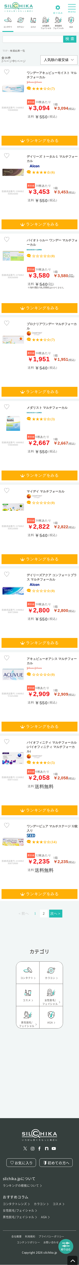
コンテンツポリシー (28, 1242)
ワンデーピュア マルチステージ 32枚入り (52, 828)
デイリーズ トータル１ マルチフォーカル (52, 159)
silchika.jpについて (19, 1178)
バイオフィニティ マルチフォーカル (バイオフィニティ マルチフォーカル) (52, 747)
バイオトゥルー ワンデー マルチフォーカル (52, 242)
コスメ (57, 1204)
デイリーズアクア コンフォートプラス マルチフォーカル (52, 577)
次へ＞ (55, 913)
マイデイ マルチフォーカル (46, 491)
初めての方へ (59, 1162)
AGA (44, 1217)
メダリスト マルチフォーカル (47, 407)
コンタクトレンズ (15, 1204)
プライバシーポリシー (51, 1236)
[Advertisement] (39, 1078)
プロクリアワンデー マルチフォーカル (52, 326)
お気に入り (24, 1162)
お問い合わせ (51, 1242)
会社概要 (16, 1236)
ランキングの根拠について (21, 1185)
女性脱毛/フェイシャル (18, 1210)
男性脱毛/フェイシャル (18, 1217)
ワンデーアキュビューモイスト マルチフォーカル (52, 75)
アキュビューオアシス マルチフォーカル (52, 661)
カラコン (40, 1204)
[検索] (69, 39)
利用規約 (30, 1236)
